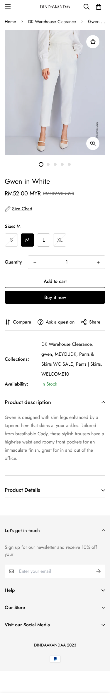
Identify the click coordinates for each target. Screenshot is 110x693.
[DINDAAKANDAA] (55, 6)
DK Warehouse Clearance (52, 21)
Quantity (13, 262)
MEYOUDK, (66, 354)
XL (59, 240)
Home (10, 21)
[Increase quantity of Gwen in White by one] (98, 262)
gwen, (47, 354)
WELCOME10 (55, 374)
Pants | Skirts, (89, 364)
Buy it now (55, 297)
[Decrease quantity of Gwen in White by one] (35, 262)
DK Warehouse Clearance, (67, 344)
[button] (98, 6)
